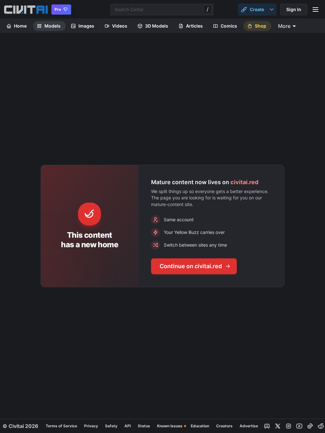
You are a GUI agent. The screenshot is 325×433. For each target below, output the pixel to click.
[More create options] (271, 9)
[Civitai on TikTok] (310, 426)
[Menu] (315, 9)
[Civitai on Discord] (267, 426)
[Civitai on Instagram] (288, 426)
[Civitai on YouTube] (299, 426)
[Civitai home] (25, 9)
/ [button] (208, 9)
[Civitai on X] (277, 426)
